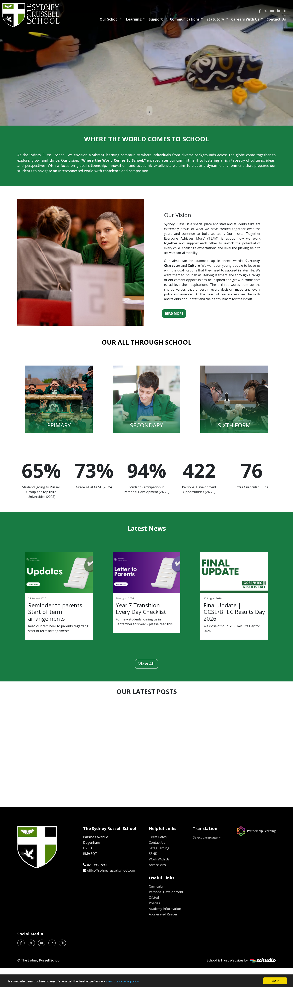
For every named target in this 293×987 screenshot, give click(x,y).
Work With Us (159, 859)
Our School (109, 19)
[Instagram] (284, 11)
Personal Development (166, 892)
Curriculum (157, 886)
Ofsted (154, 897)
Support (156, 19)
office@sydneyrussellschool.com (111, 870)
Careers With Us (245, 19)
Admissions (157, 865)
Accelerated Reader (163, 914)
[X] (265, 11)
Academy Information (165, 908)
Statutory (215, 19)
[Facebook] (259, 11)
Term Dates (158, 837)
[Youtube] (272, 11)
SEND (153, 853)
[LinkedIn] (278, 11)
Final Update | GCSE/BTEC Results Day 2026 (234, 611)
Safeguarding (159, 848)
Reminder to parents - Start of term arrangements (56, 611)
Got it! (275, 980)
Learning (134, 19)
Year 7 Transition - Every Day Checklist (141, 608)
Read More (174, 313)
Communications (184, 19)
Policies (154, 903)
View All (146, 664)
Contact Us (276, 19)
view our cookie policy (122, 980)
